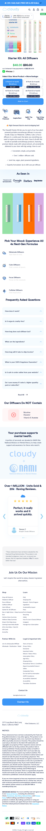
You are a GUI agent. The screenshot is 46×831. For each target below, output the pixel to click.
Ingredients (26, 604)
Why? (31, 558)
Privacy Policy (27, 646)
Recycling (26, 614)
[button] (4, 515)
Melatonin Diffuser (7, 599)
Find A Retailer (27, 612)
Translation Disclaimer (29, 683)
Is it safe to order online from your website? (22, 372)
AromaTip (5, 632)
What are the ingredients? (15, 342)
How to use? (36, 146)
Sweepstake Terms (28, 671)
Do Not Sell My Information (31, 673)
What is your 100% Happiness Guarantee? (21, 362)
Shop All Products (7, 597)
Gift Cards (5, 629)
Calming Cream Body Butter (10, 624)
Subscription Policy (28, 656)
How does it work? (12, 311)
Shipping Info (27, 599)
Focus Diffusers (17, 278)
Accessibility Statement (30, 678)
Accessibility (26, 681)
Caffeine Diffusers (16, 291)
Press (24, 609)
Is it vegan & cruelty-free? (15, 321)
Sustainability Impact (29, 607)
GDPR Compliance (28, 676)
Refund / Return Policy (30, 653)
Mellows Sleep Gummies (9, 619)
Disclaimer (26, 648)
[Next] (40, 33)
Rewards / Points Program (30, 602)
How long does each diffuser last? (18, 331)
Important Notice (28, 651)
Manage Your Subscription (31, 624)
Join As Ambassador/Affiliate (10, 644)
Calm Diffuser (6, 607)
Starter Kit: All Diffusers (9, 609)
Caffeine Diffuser (7, 604)
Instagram (26, 622)
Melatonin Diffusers (16, 253)
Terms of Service (28, 644)
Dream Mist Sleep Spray (9, 622)
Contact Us (23, 702)
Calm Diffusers (17, 266)
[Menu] (42, 9)
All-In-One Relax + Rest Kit (10, 627)
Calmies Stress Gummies (9, 617)
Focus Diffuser (6, 602)
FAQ (24, 597)
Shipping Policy (27, 661)
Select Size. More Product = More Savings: (20, 76)
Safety (25, 617)
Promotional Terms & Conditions (32, 663)
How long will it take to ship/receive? (19, 352)
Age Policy (26, 658)
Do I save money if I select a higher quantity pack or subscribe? (21, 383)
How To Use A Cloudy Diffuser (32, 619)
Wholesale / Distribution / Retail (11, 646)
